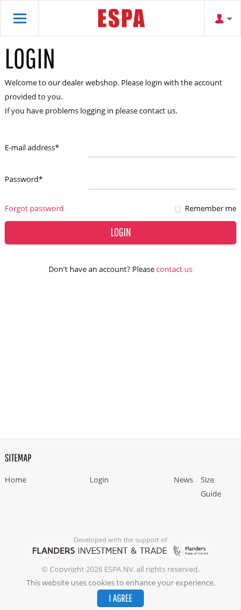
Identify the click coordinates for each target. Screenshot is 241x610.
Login (99, 479)
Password (24, 179)
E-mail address (32, 147)
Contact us (174, 269)
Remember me (210, 208)
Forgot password (34, 208)
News (183, 479)
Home (15, 479)
